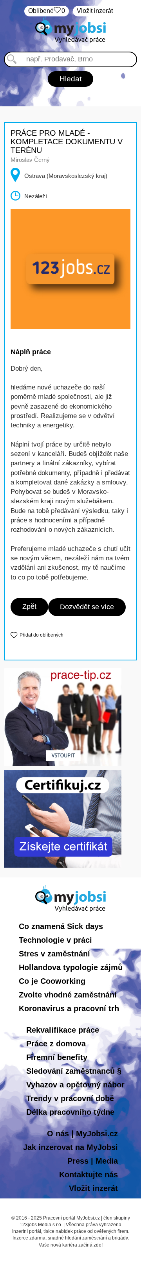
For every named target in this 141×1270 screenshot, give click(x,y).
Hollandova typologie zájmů (71, 967)
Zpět (29, 606)
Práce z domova (56, 1043)
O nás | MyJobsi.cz (82, 1133)
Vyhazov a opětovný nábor (75, 1084)
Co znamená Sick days (61, 926)
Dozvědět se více (87, 607)
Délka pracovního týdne (70, 1112)
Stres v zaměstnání (54, 953)
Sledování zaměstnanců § (73, 1071)
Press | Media (92, 1161)
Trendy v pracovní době (70, 1098)
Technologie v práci (55, 940)
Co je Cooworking (52, 981)
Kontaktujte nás (88, 1174)
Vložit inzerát (95, 10)
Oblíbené (46, 10)
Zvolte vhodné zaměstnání (68, 994)
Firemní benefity (56, 1057)
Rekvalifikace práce (62, 1030)
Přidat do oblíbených (41, 635)
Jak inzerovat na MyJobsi (70, 1147)
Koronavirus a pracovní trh (69, 1008)
